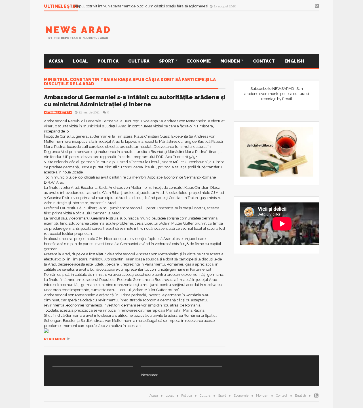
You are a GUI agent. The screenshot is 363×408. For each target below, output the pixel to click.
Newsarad (150, 375)
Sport (167, 61)
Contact (264, 61)
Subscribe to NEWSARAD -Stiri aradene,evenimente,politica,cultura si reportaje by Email (276, 93)
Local (80, 61)
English (294, 61)
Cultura (138, 61)
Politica (108, 61)
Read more (55, 339)
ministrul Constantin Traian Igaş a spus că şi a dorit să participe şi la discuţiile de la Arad (130, 82)
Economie (199, 61)
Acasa (56, 61)
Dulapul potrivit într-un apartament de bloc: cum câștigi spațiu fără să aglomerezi (140, 6)
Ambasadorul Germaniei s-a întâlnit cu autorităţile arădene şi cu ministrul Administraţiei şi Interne (134, 101)
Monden (230, 61)
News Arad (78, 29)
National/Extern (58, 112)
